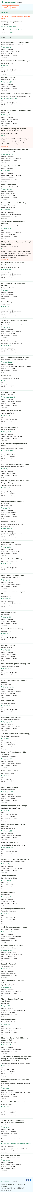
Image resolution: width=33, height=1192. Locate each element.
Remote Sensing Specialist (11, 1139)
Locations (14, 7)
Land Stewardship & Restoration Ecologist (13, 284)
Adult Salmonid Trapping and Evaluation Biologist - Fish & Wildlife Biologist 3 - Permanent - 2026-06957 (16, 1059)
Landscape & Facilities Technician (13, 1102)
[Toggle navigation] (2, 2)
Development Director (9, 771)
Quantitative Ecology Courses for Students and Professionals (13, 130)
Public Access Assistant (10, 184)
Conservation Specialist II (10, 166)
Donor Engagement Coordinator (13, 909)
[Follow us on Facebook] (27, 1180)
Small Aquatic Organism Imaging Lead (15, 664)
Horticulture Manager (9, 341)
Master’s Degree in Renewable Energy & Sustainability (16, 243)
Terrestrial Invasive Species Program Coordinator (15, 321)
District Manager (7, 542)
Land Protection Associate (11, 411)
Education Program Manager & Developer (12, 502)
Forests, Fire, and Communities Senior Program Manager (15, 482)
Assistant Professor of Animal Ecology (15, 734)
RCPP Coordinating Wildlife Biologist (15, 357)
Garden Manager (7, 302)
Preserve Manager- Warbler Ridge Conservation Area (14, 204)
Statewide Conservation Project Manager (13, 825)
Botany (12, 30)
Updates (10, 1184)
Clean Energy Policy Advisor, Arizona (15, 859)
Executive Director (8, 77)
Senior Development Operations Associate (13, 981)
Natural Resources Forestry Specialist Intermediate (15, 1080)
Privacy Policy (17, 1184)
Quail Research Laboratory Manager (14, 927)
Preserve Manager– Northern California (16, 94)
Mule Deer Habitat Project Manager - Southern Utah (15, 1039)
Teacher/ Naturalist (8, 876)
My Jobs (5, 12)
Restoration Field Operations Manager (15, 61)
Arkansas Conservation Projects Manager (13, 593)
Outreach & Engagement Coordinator (15, 464)
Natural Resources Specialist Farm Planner (14, 445)
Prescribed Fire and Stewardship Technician (13, 753)
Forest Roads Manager (9, 427)
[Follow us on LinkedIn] (30, 1180)
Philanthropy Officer (9, 1019)
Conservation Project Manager (12, 559)
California (13, 27)
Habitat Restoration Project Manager (15, 42)
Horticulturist (6, 376)
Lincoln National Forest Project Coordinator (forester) (12, 264)
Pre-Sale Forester (7, 701)
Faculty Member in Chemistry (12, 945)
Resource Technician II (9, 843)
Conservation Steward (9, 787)
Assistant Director (8, 392)
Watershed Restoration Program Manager (13, 222)
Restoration (19, 30)
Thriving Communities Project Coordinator (12, 1000)
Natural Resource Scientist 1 (11, 717)
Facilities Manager (8, 892)
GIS (11, 32)
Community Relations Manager (12, 629)
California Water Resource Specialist (15, 149)
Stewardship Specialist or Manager (14, 806)
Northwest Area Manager (10, 1155)
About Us (4, 1184)
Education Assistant (8, 612)
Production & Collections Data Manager (16, 110)
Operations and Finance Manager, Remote (13, 681)
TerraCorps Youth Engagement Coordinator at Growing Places (12, 1121)
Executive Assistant (8, 964)
